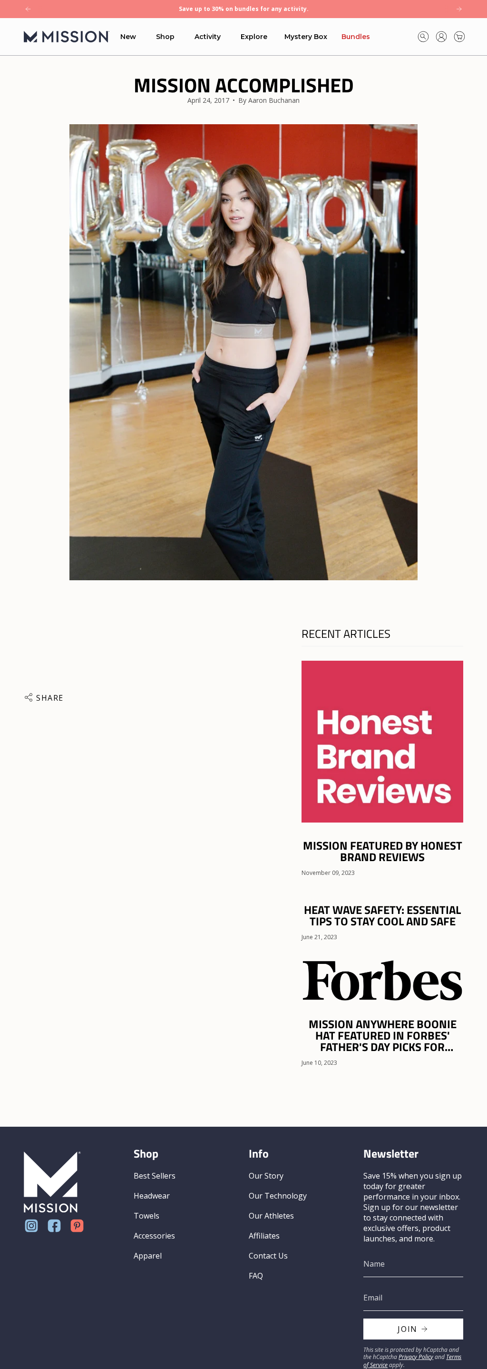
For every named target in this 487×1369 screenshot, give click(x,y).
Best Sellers (154, 1176)
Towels (146, 1215)
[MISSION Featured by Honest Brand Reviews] (382, 742)
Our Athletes (271, 1215)
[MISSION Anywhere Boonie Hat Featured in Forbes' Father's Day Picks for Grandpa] (382, 979)
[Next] (459, 9)
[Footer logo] (52, 1182)
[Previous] (28, 9)
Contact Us (268, 1255)
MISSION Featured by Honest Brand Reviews (382, 851)
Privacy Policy (416, 1357)
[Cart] (459, 37)
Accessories (154, 1235)
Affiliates (264, 1235)
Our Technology (278, 1195)
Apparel (148, 1255)
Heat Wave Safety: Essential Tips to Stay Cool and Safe (382, 915)
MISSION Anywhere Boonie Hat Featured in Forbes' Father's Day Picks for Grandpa (383, 1035)
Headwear (152, 1195)
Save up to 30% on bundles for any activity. (244, 9)
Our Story (266, 1176)
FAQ (256, 1275)
